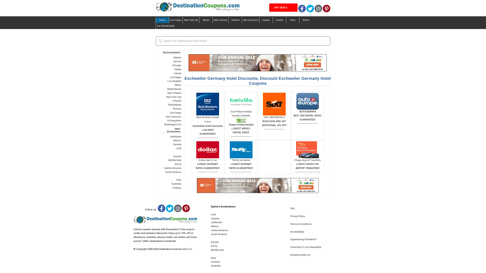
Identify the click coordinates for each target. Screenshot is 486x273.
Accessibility (297, 231)
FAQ (292, 208)
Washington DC (172, 124)
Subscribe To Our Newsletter (305, 247)
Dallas (177, 69)
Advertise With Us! (300, 254)
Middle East (174, 160)
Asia (178, 179)
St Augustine (174, 120)
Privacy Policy (297, 216)
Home (162, 20)
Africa (178, 164)
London (279, 20)
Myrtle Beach (174, 89)
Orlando (235, 20)
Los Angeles (174, 81)
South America (173, 172)
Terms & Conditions (301, 224)
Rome (306, 20)
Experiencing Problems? (303, 239)
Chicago (176, 65)
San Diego (175, 112)
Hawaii (266, 20)
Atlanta (177, 57)
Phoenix (177, 108)
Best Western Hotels (207, 117)
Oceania (176, 187)
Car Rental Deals (166, 26)
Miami (206, 20)
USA (178, 148)
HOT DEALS (280, 7)
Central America (172, 168)
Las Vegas (175, 20)
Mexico (177, 140)
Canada (177, 144)
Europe (177, 156)
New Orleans (220, 20)
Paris (292, 20)
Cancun (177, 61)
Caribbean (175, 136)
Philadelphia (174, 104)
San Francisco (250, 20)
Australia (176, 183)
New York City (191, 20)
